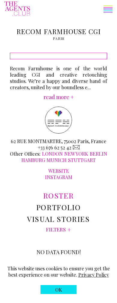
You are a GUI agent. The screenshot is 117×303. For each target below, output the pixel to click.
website (58, 171)
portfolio (58, 207)
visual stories (58, 219)
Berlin (98, 154)
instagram (58, 177)
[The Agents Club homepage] (17, 9)
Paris (59, 38)
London (52, 154)
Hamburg (33, 160)
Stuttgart (82, 160)
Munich (56, 160)
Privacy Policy (93, 275)
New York (76, 154)
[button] (71, 9)
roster (58, 195)
